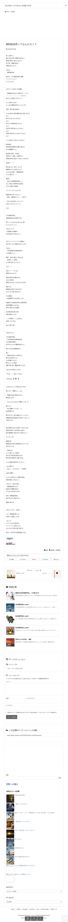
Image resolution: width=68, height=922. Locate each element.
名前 (7, 698)
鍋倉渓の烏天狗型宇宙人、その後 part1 (27, 593)
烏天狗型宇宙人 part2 (22, 616)
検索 (7, 775)
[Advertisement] (34, 26)
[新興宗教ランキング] (10, 543)
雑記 (14, 11)
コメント (8, 681)
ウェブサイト (9, 705)
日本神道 (58, 550)
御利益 (52, 550)
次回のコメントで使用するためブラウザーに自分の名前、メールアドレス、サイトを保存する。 (33, 712)
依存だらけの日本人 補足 (23, 639)
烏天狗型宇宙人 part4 (22, 604)
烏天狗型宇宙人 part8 (22, 627)
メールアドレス (30, 698)
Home (7, 11)
